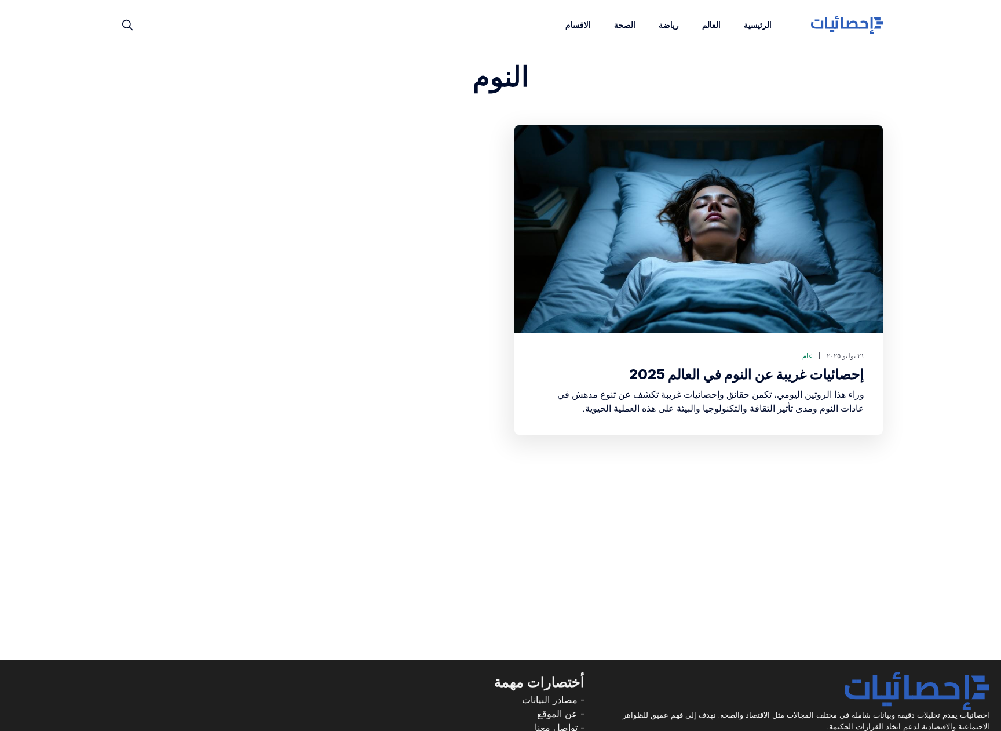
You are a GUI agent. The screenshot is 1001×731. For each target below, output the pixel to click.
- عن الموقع (560, 713)
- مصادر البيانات (553, 699)
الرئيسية (758, 25)
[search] (127, 25)
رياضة (669, 25)
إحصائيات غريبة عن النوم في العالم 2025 (746, 374)
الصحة (624, 25)
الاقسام (578, 25)
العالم (711, 25)
